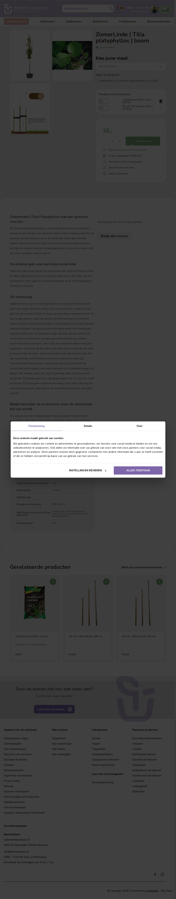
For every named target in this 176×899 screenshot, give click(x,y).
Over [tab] (139, 425)
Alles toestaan (138, 470)
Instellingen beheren (85, 470)
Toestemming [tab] (36, 425)
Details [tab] (88, 425)
